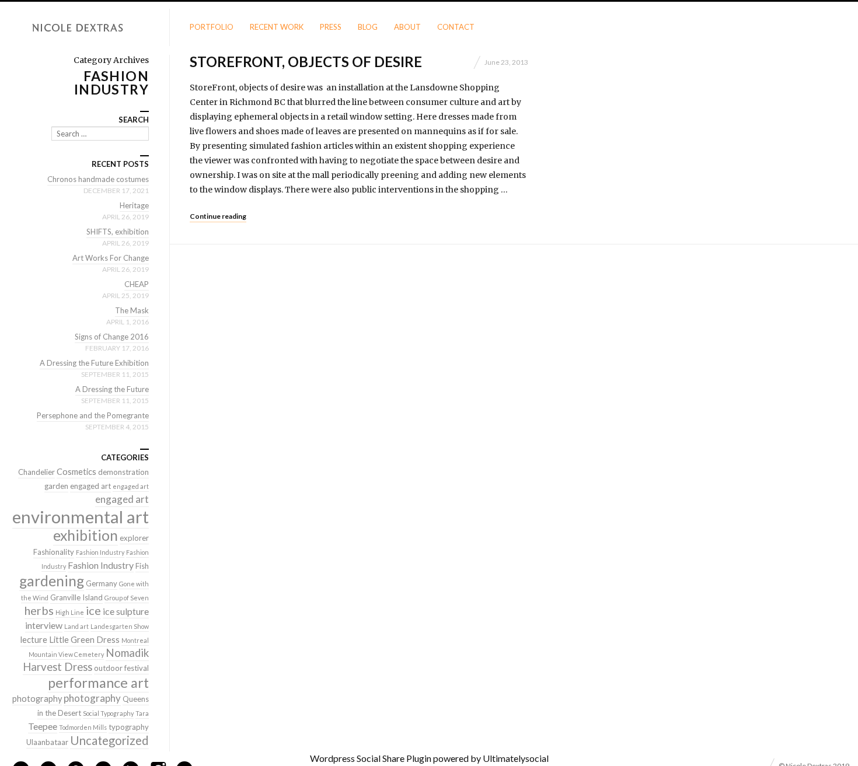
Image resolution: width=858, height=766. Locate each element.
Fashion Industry (100, 552)
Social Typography (108, 713)
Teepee (42, 726)
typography (129, 727)
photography (37, 699)
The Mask (132, 310)
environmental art (80, 516)
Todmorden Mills (83, 727)
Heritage (134, 205)
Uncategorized (109, 740)
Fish (142, 566)
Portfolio (211, 27)
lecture (33, 640)
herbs (39, 610)
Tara (142, 713)
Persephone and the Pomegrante (93, 415)
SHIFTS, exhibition (117, 231)
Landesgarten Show (119, 626)
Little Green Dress (84, 640)
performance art (98, 682)
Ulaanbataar (47, 742)
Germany (101, 583)
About (407, 27)
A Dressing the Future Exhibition (94, 363)
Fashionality (53, 552)
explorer (134, 538)
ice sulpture (126, 611)
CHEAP (136, 284)
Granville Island (76, 597)
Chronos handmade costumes (98, 179)
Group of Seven (126, 597)
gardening (51, 580)
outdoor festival (121, 668)
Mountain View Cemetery (66, 654)
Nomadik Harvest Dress (86, 659)
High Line (69, 612)
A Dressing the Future (112, 389)
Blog (368, 27)
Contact (456, 27)
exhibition (85, 535)
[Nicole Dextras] (84, 28)
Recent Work (277, 27)
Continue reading (218, 216)
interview (43, 625)
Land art (76, 626)
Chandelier (36, 472)
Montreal (135, 640)
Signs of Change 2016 (112, 336)
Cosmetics (76, 472)
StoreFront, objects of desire (306, 61)
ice (93, 610)
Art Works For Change (110, 258)
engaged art (90, 486)
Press (330, 27)
